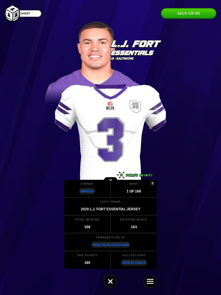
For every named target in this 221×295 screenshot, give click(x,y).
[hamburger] (150, 281)
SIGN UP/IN (188, 13)
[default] (110, 281)
